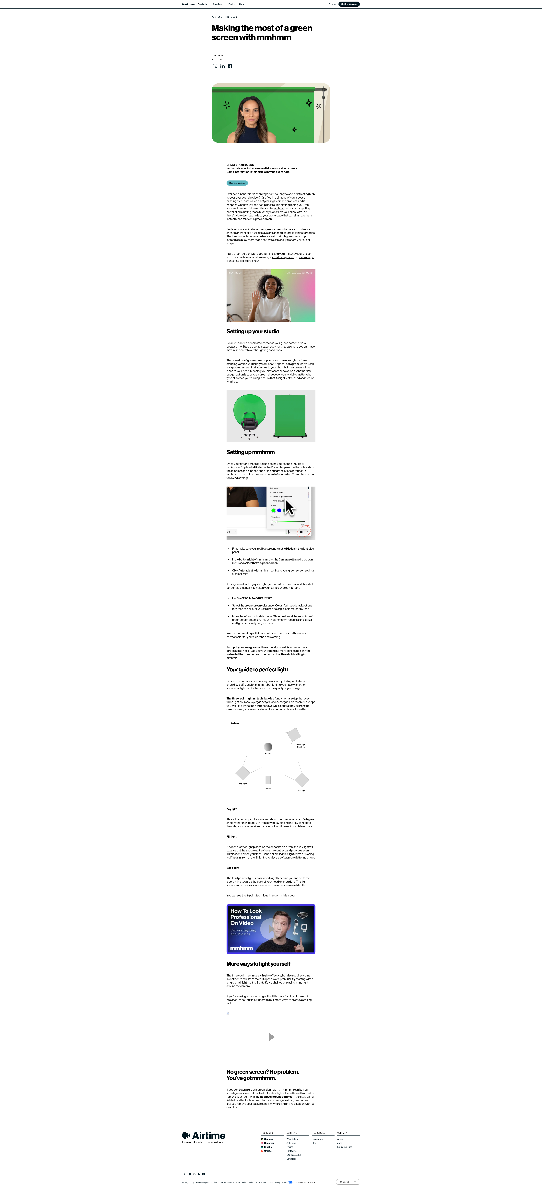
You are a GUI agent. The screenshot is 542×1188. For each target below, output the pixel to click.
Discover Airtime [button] (237, 183)
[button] (349, 4)
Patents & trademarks (258, 1182)
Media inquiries (344, 1147)
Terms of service (226, 1182)
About (242, 4)
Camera (268, 1139)
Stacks (268, 1147)
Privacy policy (188, 1182)
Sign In (332, 4)
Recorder (269, 1143)
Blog (314, 1143)
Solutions (291, 1143)
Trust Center (241, 1182)
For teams (292, 1151)
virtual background (283, 257)
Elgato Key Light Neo (269, 982)
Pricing (232, 4)
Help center (318, 1139)
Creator (268, 1151)
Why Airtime (293, 1139)
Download (292, 1159)
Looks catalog (294, 1155)
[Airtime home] (188, 4)
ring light (303, 982)
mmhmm (279, 208)
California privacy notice (206, 1182)
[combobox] (344, 1182)
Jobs (339, 1143)
